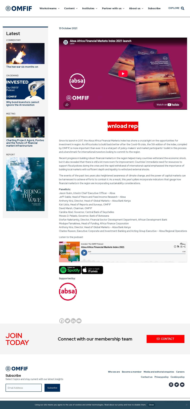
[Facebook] (61, 320)
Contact (167, 339)
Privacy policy (161, 377)
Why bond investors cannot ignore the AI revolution (22, 103)
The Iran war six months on (22, 66)
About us (134, 8)
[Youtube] (182, 384)
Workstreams (48, 8)
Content (69, 8)
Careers (180, 371)
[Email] (79, 320)
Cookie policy (177, 377)
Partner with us (112, 8)
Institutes (88, 8)
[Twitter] (67, 320)
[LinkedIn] (171, 384)
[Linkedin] (73, 320)
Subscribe (154, 8)
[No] (186, 404)
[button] (58, 8)
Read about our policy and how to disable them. (125, 405)
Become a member (132, 371)
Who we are (114, 371)
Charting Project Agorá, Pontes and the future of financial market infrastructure (25, 143)
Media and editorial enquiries (159, 371)
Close (151, 405)
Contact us (146, 377)
